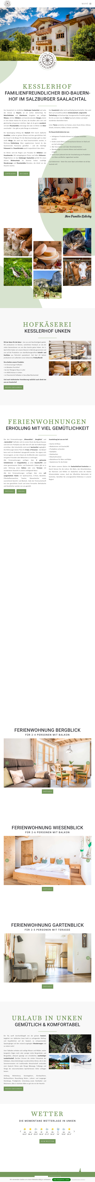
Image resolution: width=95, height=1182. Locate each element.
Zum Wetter (47, 1141)
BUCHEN (24, 174)
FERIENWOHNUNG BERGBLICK (47, 730)
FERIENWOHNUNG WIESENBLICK (47, 827)
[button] (86, 3)
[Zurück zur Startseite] (7, 3)
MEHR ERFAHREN (13, 387)
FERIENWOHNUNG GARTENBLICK (47, 925)
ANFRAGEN (10, 174)
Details (47, 791)
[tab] (45, 785)
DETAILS (9, 491)
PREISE (21, 491)
